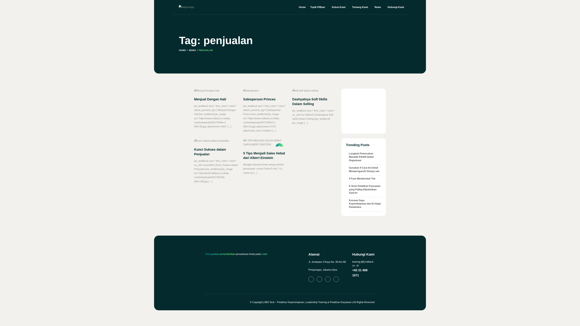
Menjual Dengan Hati (210, 99)
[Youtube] (336, 279)
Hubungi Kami (396, 7)
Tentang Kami (360, 7)
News (378, 7)
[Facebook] (327, 279)
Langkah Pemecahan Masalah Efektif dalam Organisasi (361, 157)
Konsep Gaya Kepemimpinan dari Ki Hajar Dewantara (365, 203)
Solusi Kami (338, 7)
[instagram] (319, 279)
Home (302, 7)
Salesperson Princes (259, 99)
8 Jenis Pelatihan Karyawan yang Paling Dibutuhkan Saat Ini (364, 189)
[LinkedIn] (311, 279)
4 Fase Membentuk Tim (362, 178)
